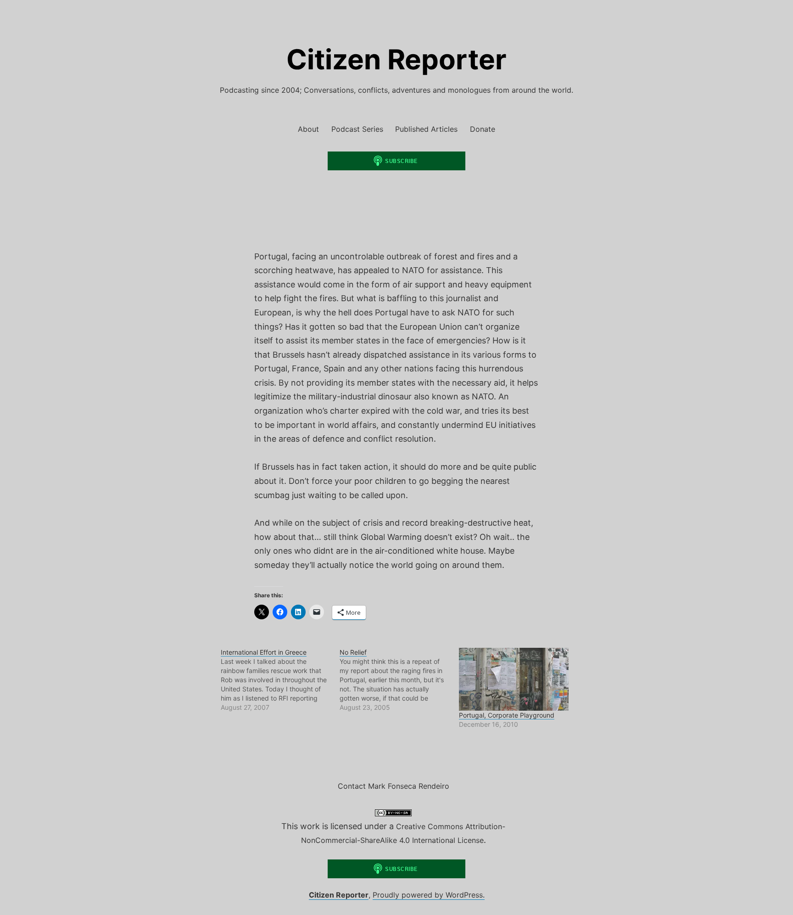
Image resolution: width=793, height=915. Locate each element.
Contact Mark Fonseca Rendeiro (393, 786)
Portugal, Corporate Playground (506, 715)
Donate (482, 129)
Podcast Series (357, 129)
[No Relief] (399, 680)
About (308, 129)
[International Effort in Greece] (280, 680)
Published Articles (426, 129)
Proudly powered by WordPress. (429, 894)
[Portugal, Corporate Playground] (514, 679)
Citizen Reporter (396, 59)
